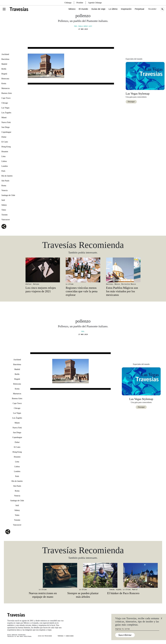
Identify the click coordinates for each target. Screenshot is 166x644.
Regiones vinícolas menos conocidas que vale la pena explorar (81, 291)
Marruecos (5, 88)
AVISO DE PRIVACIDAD (45, 636)
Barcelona (5, 59)
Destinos (109, 284)
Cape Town (5, 98)
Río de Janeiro (7, 176)
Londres (4, 166)
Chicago (4, 103)
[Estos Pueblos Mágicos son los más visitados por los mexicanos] (123, 270)
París (3, 171)
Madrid (4, 64)
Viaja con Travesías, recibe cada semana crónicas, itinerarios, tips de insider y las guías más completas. (137, 621)
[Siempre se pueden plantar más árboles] (83, 575)
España (118, 589)
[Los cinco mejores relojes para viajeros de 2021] (43, 270)
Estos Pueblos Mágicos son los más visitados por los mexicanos (122, 291)
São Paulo (5, 181)
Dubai (3, 137)
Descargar (131, 102)
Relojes (36, 284)
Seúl (3, 200)
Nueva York (6, 122)
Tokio (3, 210)
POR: (83, 331)
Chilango (67, 3)
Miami (3, 117)
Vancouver (5, 220)
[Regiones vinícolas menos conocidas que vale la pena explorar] (83, 270)
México (72, 9)
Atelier (28, 284)
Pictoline (79, 3)
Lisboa (4, 161)
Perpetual (139, 9)
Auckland (5, 54)
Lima (3, 156)
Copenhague (6, 132)
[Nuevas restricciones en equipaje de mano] (43, 575)
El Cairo (4, 142)
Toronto (4, 215)
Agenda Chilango (95, 3)
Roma (3, 185)
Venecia (4, 190)
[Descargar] (145, 76)
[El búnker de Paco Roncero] (123, 575)
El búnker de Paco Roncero (123, 593)
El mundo (83, 9)
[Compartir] (3, 226)
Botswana (5, 79)
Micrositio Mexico (128, 284)
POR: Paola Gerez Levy (83, 26)
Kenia (3, 83)
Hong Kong (6, 147)
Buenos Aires (6, 93)
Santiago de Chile (8, 195)
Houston (4, 151)
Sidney (4, 205)
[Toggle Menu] (4, 9)
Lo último (113, 9)
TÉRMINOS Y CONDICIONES (66, 636)
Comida (111, 589)
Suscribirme (124, 634)
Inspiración (126, 9)
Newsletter (152, 9)
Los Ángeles (6, 113)
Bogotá (4, 74)
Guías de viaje (98, 9)
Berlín (3, 69)
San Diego (5, 127)
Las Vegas (5, 108)
